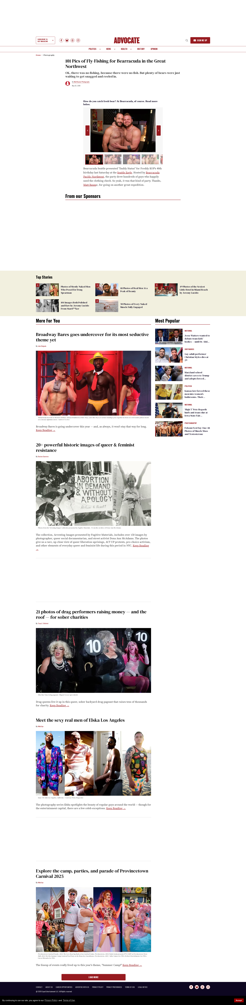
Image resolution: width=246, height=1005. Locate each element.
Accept (239, 1000)
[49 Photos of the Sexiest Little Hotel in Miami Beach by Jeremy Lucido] (166, 289)
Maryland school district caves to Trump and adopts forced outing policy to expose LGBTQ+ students (197, 378)
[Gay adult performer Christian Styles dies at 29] (169, 355)
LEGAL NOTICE (142, 987)
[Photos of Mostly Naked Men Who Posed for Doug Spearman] (47, 289)
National (188, 331)
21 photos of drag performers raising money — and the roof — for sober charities (91, 614)
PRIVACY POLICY (97, 987)
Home (38, 55)
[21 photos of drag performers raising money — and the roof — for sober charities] (93, 660)
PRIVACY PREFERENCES (114, 987)
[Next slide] (158, 130)
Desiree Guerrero (43, 456)
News (108, 48)
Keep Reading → (45, 430)
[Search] (186, 40)
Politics (92, 48)
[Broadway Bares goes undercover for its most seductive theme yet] (93, 383)
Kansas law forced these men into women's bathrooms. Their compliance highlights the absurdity (197, 397)
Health (124, 48)
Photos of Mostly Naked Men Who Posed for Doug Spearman (75, 289)
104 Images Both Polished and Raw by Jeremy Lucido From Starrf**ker (75, 305)
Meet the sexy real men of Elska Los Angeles (80, 720)
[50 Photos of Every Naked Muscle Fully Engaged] (106, 305)
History (141, 48)
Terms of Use (69, 1000)
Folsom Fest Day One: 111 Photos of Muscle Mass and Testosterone (197, 431)
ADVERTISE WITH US (82, 987)
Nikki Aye (40, 726)
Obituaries (189, 349)
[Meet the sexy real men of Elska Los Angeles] (93, 763)
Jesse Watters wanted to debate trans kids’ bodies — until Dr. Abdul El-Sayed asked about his (197, 341)
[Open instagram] (78, 40)
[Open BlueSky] (67, 40)
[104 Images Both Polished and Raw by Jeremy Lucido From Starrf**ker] (47, 305)
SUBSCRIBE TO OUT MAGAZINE (43, 40)
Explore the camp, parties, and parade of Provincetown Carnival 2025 (92, 873)
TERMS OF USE (130, 987)
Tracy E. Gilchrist (43, 623)
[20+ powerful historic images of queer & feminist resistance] (93, 493)
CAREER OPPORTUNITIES (64, 987)
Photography (49, 55)
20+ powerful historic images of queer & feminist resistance (85, 447)
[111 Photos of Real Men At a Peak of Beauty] (106, 289)
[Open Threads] (72, 40)
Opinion (154, 48)
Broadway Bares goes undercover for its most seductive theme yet (92, 337)
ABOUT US (49, 987)
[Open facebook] (61, 40)
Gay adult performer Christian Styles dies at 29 (196, 357)
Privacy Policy (51, 1000)
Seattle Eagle (124, 172)
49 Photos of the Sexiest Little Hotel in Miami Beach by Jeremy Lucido (194, 289)
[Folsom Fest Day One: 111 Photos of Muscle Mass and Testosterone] (169, 428)
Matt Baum (89, 185)
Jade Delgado (42, 346)
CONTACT (39, 987)
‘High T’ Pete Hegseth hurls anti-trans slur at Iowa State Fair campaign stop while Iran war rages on (196, 415)
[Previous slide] (87, 130)
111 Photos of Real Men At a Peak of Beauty (134, 290)
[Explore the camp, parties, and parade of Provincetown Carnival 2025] (93, 919)
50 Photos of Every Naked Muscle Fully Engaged (133, 305)
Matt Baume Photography (81, 82)
